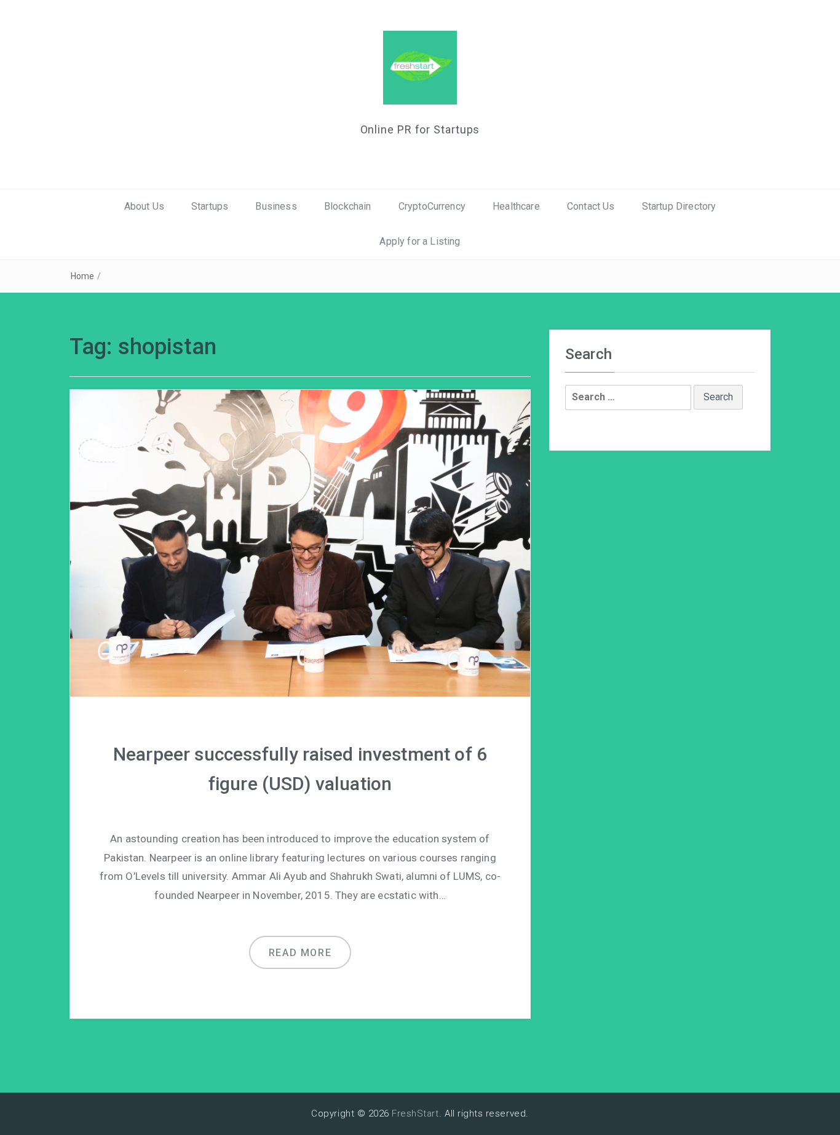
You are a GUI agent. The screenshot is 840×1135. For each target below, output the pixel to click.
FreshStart (415, 1113)
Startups (209, 206)
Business (275, 206)
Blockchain (347, 206)
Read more (300, 953)
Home (83, 276)
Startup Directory (679, 206)
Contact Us (591, 206)
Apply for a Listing (419, 241)
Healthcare (516, 206)
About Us (144, 206)
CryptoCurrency (432, 206)
